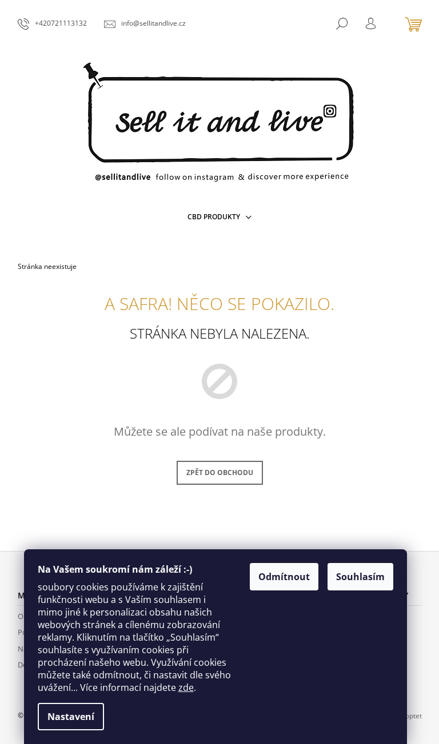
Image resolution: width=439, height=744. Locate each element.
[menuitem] (219, 217)
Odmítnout (284, 576)
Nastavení (70, 716)
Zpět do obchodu (219, 472)
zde (186, 687)
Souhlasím (360, 576)
